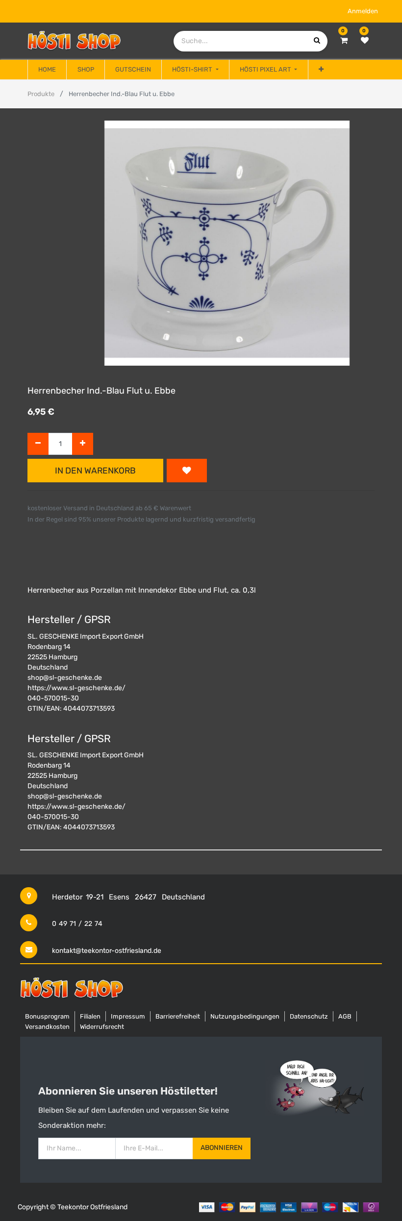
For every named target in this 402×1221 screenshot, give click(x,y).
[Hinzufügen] (82, 444)
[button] (321, 69)
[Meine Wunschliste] (365, 41)
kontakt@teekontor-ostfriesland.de (106, 951)
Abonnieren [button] (222, 1148)
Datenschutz (309, 1016)
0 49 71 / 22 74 (77, 924)
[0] (343, 41)
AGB (345, 1016)
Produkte (40, 94)
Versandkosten (47, 1026)
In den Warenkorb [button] (95, 470)
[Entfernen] (38, 444)
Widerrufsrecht (102, 1026)
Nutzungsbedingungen (244, 1016)
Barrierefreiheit (177, 1016)
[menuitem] (47, 69)
